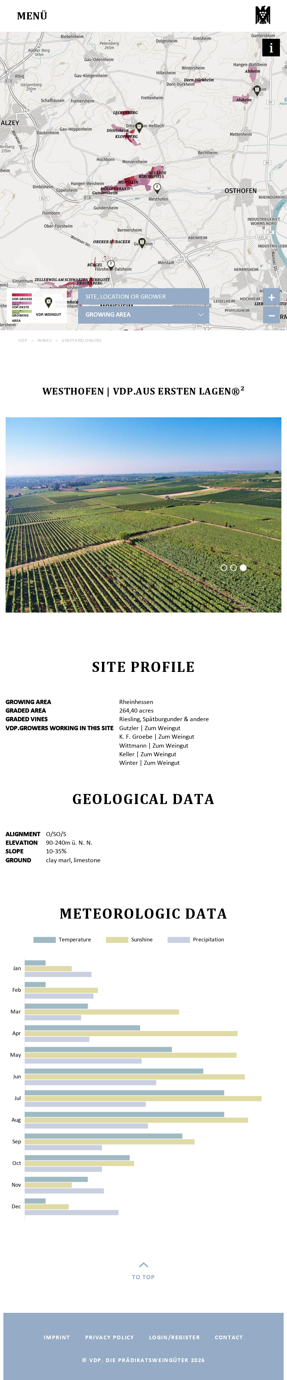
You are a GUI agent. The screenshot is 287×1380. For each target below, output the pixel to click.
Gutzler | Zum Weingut (149, 728)
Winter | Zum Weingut (149, 762)
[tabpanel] (143, 515)
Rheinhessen (136, 702)
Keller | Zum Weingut (147, 754)
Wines (44, 340)
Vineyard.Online (82, 340)
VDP (22, 340)
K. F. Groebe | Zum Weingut (156, 736)
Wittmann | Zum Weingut (153, 745)
